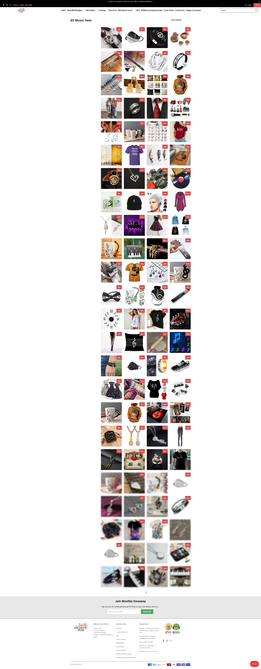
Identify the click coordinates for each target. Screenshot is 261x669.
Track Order (169, 10)
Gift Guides (91, 10)
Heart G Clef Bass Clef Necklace (134, 178)
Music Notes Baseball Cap (134, 201)
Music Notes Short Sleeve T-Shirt (157, 389)
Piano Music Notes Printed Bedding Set (180, 623)
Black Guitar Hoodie (111, 623)
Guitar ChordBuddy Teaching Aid (180, 248)
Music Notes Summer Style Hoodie (180, 201)
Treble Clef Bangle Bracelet (111, 647)
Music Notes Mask (111, 553)
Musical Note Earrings (180, 529)
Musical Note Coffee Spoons (111, 84)
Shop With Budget (75, 10)
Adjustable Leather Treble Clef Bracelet (111, 365)
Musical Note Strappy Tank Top (134, 319)
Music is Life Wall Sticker (134, 553)
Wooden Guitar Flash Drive (134, 84)
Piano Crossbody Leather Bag (111, 272)
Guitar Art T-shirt (134, 272)
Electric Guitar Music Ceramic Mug (134, 295)
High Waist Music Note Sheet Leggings (180, 436)
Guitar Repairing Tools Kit (180, 553)
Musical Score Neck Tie (157, 178)
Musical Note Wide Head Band (111, 576)
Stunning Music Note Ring (157, 459)
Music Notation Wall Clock (111, 319)
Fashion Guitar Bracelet (180, 506)
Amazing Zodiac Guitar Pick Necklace (134, 483)
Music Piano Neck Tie (134, 576)
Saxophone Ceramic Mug (111, 483)
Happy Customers (193, 10)
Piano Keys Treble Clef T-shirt (157, 319)
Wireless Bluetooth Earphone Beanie (157, 201)
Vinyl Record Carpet (180, 178)
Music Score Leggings (134, 389)
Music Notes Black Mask (134, 365)
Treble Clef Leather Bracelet (180, 61)
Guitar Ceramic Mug (157, 483)
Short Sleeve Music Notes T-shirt (134, 529)
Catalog (102, 10)
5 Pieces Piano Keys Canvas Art (180, 576)
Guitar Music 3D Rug (157, 412)
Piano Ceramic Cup (111, 201)
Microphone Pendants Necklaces (157, 436)
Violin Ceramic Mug (111, 248)
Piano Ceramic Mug (111, 412)
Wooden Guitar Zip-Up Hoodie (180, 84)
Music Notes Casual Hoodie (180, 225)
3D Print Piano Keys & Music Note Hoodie (157, 295)
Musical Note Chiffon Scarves (111, 529)
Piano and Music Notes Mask (134, 37)
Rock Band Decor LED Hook (134, 225)
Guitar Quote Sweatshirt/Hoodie (157, 623)
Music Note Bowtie (111, 295)
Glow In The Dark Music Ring (134, 108)
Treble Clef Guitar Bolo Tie (111, 459)
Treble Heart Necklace (134, 506)
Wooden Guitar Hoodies (134, 412)
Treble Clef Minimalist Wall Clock (157, 506)
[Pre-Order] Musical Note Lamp (111, 155)
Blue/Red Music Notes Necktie (157, 108)
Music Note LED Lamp (180, 342)
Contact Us (180, 10)
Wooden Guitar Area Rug (180, 155)
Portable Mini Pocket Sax (134, 61)
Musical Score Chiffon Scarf (157, 61)
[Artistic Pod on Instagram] (7, 5)
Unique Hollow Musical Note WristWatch (111, 37)
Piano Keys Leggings (111, 342)
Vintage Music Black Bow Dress (157, 225)
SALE (63, 10)
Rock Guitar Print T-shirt (157, 529)
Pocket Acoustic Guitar (180, 295)
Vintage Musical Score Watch (111, 178)
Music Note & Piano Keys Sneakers (180, 365)
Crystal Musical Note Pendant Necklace (111, 225)
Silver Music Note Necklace (111, 506)
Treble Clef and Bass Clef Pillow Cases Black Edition (134, 342)
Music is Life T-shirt (134, 155)
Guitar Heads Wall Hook (157, 155)
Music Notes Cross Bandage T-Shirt (180, 131)
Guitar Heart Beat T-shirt (180, 459)
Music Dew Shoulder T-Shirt (111, 108)
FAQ (138, 10)
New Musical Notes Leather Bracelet (157, 37)
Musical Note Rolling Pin (157, 342)
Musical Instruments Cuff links (157, 647)
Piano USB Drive (180, 389)
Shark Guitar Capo (157, 248)
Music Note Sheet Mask (180, 483)
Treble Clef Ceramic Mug (180, 272)
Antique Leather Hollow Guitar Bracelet (111, 436)
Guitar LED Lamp (134, 600)
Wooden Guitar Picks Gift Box (180, 37)
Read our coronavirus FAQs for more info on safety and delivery (130, 1)
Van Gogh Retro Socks (157, 600)
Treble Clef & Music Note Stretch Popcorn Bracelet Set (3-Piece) (134, 623)
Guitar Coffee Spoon (157, 272)
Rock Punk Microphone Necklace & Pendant (134, 436)
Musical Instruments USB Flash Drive (180, 108)
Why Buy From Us (125, 10)
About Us (113, 10)
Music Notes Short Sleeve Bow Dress (111, 389)
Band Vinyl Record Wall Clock (157, 576)
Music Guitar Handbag (134, 647)
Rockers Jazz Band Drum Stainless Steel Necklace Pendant (157, 553)
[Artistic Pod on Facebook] (4, 5)
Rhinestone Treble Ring (180, 647)
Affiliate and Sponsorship (151, 10)
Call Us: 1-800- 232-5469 (22, 5)
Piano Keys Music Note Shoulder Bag (134, 248)
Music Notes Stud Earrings (111, 131)
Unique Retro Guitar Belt (180, 319)
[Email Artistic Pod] (10, 5)
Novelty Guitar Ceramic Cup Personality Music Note (134, 131)
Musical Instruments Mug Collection (157, 131)
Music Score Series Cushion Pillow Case (157, 84)
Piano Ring (157, 365)
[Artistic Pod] (21, 10)
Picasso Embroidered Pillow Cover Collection (111, 600)
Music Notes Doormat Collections (111, 61)
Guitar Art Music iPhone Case (180, 412)
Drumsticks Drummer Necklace (180, 600)
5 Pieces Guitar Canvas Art (134, 459)
